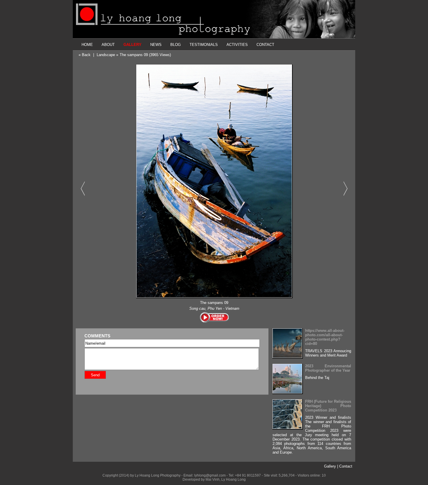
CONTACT (265, 44)
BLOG (175, 44)
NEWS (156, 44)
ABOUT (108, 44)
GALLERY (132, 44)
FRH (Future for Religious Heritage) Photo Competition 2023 (328, 405)
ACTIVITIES (237, 44)
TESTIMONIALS (204, 44)
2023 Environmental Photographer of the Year (328, 368)
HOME (87, 44)
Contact (345, 466)
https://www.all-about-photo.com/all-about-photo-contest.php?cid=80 (324, 337)
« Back (85, 55)
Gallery (330, 466)
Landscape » (107, 55)
